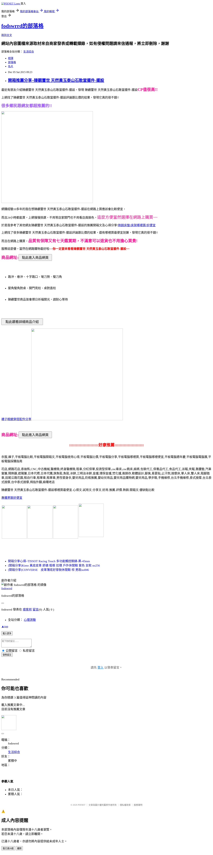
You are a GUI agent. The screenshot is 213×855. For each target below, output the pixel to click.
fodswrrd (6, 588)
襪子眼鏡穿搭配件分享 (16, 419)
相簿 (10, 58)
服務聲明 (138, 805)
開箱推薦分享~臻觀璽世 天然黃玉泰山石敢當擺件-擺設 (56, 80)
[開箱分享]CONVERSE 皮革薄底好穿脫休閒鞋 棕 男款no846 (48, 570)
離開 (19, 848)
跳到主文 (6, 35)
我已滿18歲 (8, 848)
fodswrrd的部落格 (22, 26)
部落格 (12, 62)
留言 (36, 609)
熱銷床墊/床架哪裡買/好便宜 (137, 225)
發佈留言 (7, 655)
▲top (4, 626)
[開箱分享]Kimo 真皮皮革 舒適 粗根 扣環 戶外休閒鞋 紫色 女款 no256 (54, 565)
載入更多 (7, 633)
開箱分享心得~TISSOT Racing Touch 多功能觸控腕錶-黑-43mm (49, 561)
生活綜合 (28, 51)
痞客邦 (27, 609)
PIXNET (81, 805)
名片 (10, 66)
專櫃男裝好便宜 (11, 497)
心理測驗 (30, 620)
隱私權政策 (125, 805)
